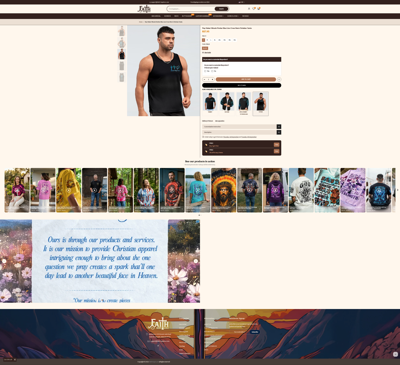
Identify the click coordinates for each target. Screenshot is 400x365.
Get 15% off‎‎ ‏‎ (8, 360)
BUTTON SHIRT (188, 15)
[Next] (196, 70)
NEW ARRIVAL (156, 16)
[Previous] (130, 70)
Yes (208, 71)
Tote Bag (182, 346)
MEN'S (176, 16)
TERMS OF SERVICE (210, 346)
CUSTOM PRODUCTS (211, 328)
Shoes (181, 350)
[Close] (15, 360)
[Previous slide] (4, 261)
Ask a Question (219, 121)
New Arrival (182, 324)
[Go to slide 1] (95, 300)
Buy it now (242, 85)
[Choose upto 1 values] (211, 68)
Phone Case (182, 342)
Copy (276, 144)
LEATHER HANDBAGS (203, 15)
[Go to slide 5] (104, 300)
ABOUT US (207, 324)
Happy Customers (184, 353)
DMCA (206, 350)
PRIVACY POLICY (209, 342)
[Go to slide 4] (102, 300)
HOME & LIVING (232, 16)
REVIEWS (245, 16)
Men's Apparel (183, 331)
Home (141, 22)
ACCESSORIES (217, 16)
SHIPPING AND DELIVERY (212, 339)
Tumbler (181, 339)
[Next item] (397, 190)
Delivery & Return (207, 121)
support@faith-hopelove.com (160, 2)
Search (221, 9)
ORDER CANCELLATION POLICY (214, 335)
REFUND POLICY (209, 331)
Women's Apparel (184, 328)
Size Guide (207, 52)
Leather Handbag (184, 335)
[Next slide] (196, 261)
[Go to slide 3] (100, 300)
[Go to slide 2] (97, 300)
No (215, 71)
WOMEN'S (167, 16)
